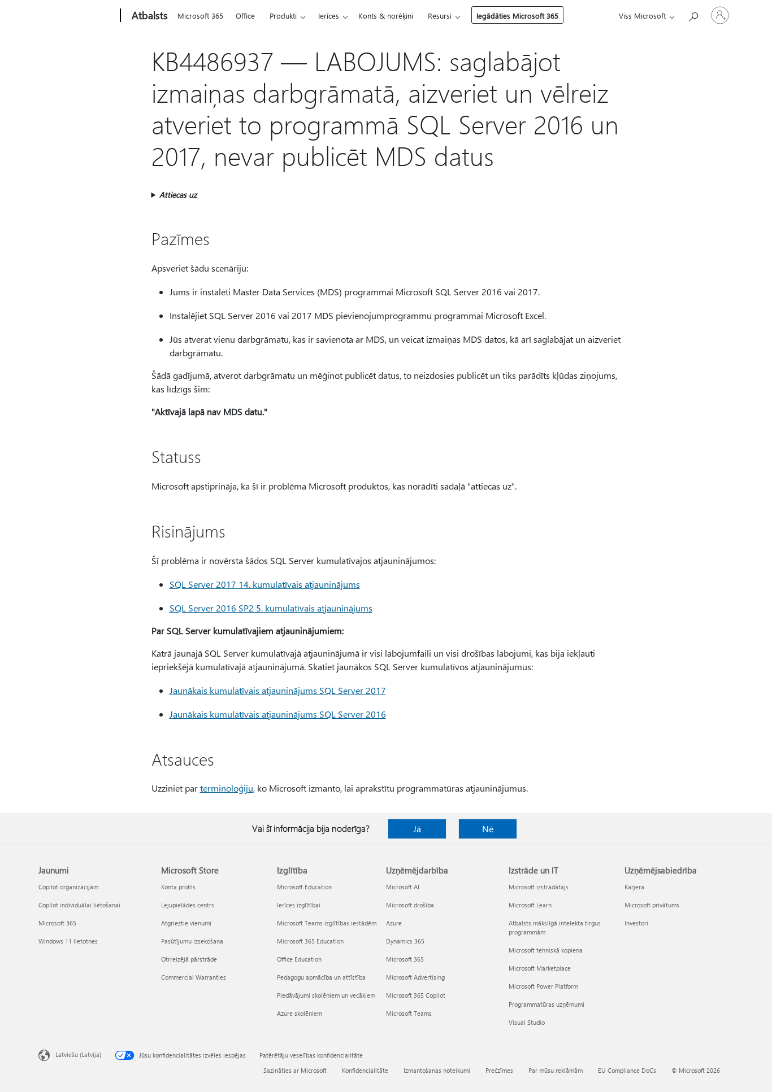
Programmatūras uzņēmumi (546, 1004)
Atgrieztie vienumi (186, 923)
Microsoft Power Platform (543, 986)
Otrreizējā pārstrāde (189, 959)
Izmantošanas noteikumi (437, 1070)
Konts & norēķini (385, 15)
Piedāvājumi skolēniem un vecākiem (326, 995)
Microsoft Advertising (415, 977)
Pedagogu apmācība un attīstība (321, 977)
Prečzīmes (499, 1070)
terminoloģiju (226, 788)
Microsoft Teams (409, 1013)
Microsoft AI (402, 887)
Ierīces (328, 15)
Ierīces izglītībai (298, 905)
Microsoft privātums (651, 905)
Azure (394, 923)
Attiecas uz (178, 194)
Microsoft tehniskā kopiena (546, 950)
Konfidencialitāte (365, 1070)
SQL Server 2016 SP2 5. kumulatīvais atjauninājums (271, 608)
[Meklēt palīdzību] (693, 14)
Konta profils (178, 887)
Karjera (634, 887)
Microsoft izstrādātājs (539, 887)
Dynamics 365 (405, 941)
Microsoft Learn (530, 905)
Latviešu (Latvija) (78, 1054)
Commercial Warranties (193, 977)
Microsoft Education (304, 887)
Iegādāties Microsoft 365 (517, 15)
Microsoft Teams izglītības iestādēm (326, 923)
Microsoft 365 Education (310, 941)
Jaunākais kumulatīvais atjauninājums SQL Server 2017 (278, 690)
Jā (417, 829)
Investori (636, 923)
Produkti (283, 15)
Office (245, 15)
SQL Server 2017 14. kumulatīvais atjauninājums (265, 584)
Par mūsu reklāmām (555, 1070)
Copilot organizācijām (68, 887)
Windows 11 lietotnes (68, 941)
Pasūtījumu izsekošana (192, 941)
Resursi (440, 15)
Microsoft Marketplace (540, 968)
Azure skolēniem (299, 1013)
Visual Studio (527, 1022)
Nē (487, 829)
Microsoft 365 (200, 15)
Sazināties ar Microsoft (295, 1070)
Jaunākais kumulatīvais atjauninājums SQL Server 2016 (278, 714)
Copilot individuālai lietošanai (79, 905)
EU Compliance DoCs (627, 1070)
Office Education (299, 959)
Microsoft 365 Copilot (415, 995)
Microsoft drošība (410, 905)
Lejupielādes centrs (187, 905)
